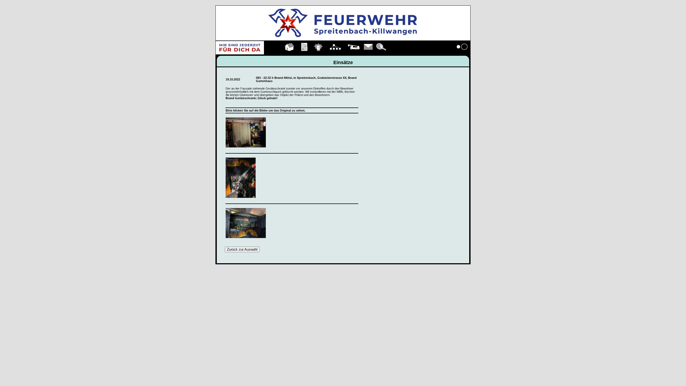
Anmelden (462, 53)
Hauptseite (289, 53)
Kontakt (368, 53)
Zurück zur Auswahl (242, 249)
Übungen (304, 53)
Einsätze (318, 53)
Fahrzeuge (353, 53)
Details (381, 53)
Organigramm (335, 53)
